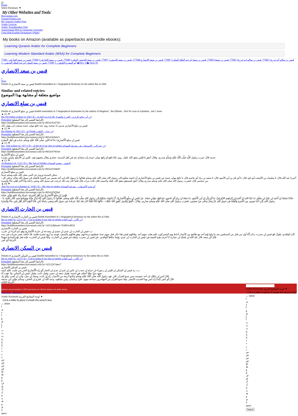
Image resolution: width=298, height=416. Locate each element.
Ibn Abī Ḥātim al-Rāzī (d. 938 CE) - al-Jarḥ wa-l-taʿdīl (46, 117)
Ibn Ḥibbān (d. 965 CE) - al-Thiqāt (27, 131)
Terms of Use (17, 293)
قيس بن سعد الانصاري (152, 60)
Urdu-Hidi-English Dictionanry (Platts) (20, 32)
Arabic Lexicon (9, 24)
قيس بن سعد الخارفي (54, 60)
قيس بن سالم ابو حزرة (253, 60)
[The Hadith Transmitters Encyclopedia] (2, 3)
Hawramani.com (9, 16)
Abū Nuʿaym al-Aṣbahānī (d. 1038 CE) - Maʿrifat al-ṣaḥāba (48, 186)
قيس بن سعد (225, 60)
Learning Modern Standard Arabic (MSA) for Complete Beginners (53, 53)
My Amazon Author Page (13, 21)
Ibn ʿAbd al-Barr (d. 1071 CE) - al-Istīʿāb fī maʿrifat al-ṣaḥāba (53, 146)
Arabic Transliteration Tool (14, 27)
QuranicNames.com (11, 18)
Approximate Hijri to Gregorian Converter (22, 30)
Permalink (6, 120)
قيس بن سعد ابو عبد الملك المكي (192, 60)
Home (4, 5)
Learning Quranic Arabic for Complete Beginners (40, 46)
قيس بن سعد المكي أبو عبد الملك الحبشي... (27, 63)
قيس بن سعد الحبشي (124, 60)
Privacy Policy (6, 293)
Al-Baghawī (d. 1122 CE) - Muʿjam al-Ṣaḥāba (35, 163)
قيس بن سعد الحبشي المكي (89, 60)
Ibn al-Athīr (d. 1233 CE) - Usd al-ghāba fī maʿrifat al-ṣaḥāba (41, 219)
